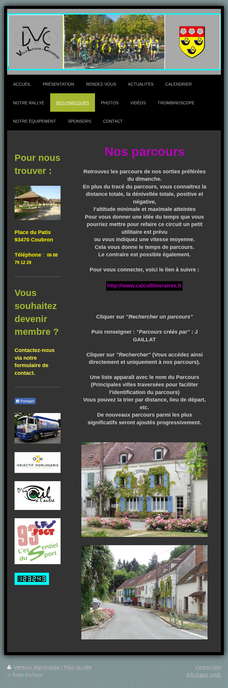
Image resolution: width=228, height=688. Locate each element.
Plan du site (78, 668)
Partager (27, 401)
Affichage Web (203, 675)
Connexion (208, 668)
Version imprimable (36, 668)
